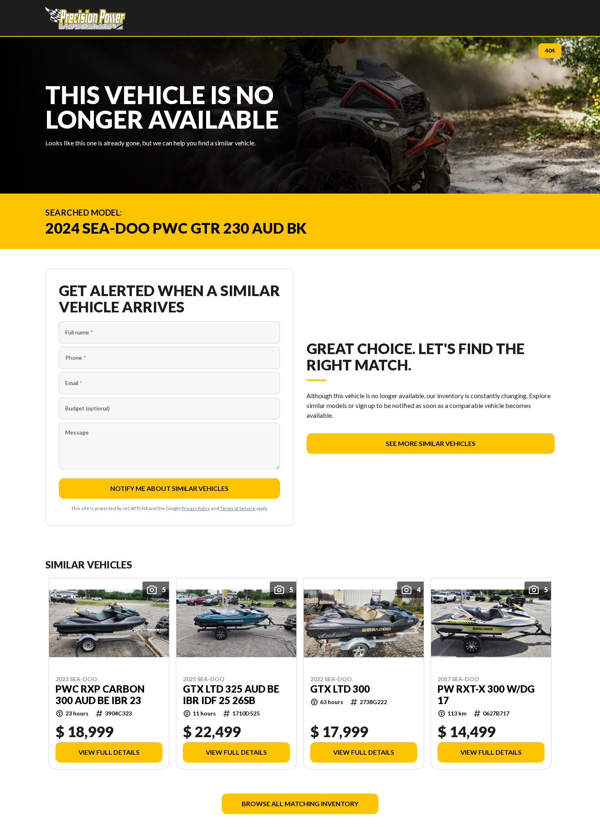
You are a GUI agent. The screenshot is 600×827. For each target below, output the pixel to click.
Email (73, 382)
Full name (79, 332)
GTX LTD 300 (340, 688)
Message (77, 432)
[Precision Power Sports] (85, 18)
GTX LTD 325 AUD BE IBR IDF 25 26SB (231, 694)
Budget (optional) (87, 408)
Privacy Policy (196, 508)
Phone (75, 357)
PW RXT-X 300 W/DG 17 (486, 694)
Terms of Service (238, 508)
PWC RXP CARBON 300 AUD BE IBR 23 (100, 694)
